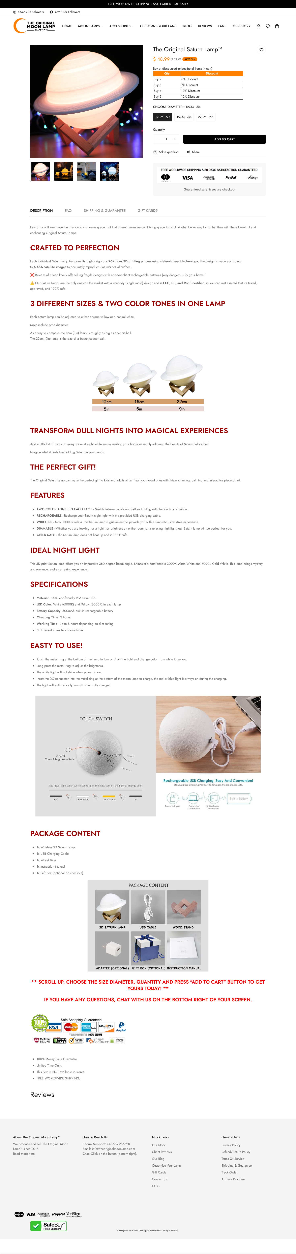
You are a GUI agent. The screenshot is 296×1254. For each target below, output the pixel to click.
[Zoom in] (134, 53)
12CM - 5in (163, 118)
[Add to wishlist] (261, 49)
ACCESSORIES (119, 26)
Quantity (159, 129)
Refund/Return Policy (235, 1152)
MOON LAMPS (89, 26)
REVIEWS (205, 26)
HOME (67, 26)
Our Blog (158, 1158)
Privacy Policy (230, 1145)
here (32, 1153)
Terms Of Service (232, 1158)
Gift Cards (159, 1172)
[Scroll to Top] (288, 1232)
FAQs (222, 26)
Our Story (158, 1145)
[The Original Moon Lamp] (34, 26)
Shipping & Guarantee (236, 1165)
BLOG (187, 26)
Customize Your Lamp (166, 1165)
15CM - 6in (185, 118)
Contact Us (159, 1179)
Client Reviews (162, 1152)
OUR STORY (241, 26)
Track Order (229, 1172)
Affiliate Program (233, 1179)
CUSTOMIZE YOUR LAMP (158, 26)
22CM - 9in (206, 118)
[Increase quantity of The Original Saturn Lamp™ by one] (175, 139)
